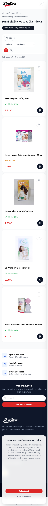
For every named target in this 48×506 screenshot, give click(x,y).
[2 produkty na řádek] (11, 50)
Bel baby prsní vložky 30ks (17, 98)
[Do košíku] (40, 110)
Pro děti (15, 13)
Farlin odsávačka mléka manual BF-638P (23, 324)
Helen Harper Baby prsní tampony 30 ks (23, 155)
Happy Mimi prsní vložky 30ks (19, 211)
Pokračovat (24, 491)
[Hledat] (41, 4)
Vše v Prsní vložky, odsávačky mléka (18, 28)
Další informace (24, 496)
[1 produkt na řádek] (6, 50)
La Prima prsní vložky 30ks (17, 268)
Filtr (11, 38)
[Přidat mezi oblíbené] (39, 67)
